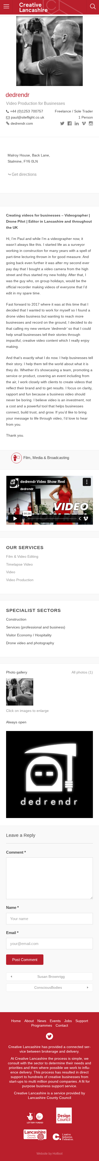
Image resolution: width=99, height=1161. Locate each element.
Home (16, 1021)
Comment (16, 852)
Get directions (24, 174)
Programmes (41, 1025)
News (41, 1021)
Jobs (68, 1021)
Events (55, 1021)
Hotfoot (57, 1153)
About (29, 1021)
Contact (62, 1025)
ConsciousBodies (48, 987)
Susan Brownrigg (51, 976)
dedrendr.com (22, 123)
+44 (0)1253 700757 (26, 111)
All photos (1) (82, 672)
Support (81, 1021)
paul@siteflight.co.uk (27, 117)
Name (12, 907)
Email (12, 932)
